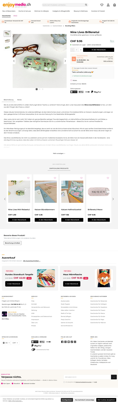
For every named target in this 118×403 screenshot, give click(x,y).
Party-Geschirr (66, 319)
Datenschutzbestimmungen (84, 382)
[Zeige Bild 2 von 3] (39, 89)
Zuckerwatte (65, 301)
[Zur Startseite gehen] (17, 5)
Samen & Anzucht (67, 322)
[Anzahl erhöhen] (81, 50)
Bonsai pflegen (66, 316)
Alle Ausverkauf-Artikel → (31, 261)
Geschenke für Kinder (97, 316)
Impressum (35, 319)
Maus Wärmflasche (72, 274)
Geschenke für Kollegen (98, 304)
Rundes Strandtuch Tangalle (19, 274)
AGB (32, 313)
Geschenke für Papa (97, 319)
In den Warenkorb (99, 50)
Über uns (34, 322)
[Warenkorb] (114, 5)
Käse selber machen (68, 310)
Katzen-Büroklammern (45, 210)
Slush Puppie (65, 304)
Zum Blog (5, 319)
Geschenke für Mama (97, 313)
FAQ (32, 301)
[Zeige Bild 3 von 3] (42, 89)
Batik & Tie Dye (66, 313)
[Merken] (28, 178)
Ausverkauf (8, 257)
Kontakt (34, 304)
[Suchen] (86, 5)
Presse (33, 325)
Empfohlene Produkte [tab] (59, 168)
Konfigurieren (67, 400)
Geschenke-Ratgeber (98, 296)
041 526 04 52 (15, 304)
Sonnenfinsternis (67, 325)
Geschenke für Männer (98, 322)
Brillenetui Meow (95, 210)
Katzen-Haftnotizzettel (71, 210)
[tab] (8, 100)
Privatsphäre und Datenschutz (41, 316)
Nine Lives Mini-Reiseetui (19, 210)
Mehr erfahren (108, 61)
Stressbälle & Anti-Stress (69, 307)
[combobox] (63, 5)
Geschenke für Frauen (97, 310)
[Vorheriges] (14, 61)
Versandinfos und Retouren (40, 307)
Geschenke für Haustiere (98, 307)
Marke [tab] (19, 100)
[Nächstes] (65, 61)
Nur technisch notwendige (84, 400)
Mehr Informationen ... (15, 401)
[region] (35, 61)
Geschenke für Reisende (98, 301)
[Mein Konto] (108, 5)
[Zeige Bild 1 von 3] (36, 89)
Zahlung (34, 310)
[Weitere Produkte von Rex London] (112, 41)
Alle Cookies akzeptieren (106, 400)
